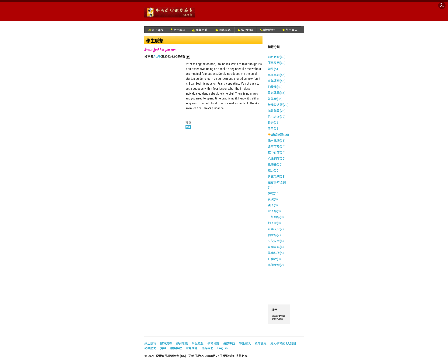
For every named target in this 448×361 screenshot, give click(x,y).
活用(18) (274, 128)
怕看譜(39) (275, 86)
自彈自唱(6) (276, 247)
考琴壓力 (150, 348)
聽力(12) (274, 170)
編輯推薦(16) (280, 134)
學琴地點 (213, 343)
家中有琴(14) (277, 152)
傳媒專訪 (224, 30)
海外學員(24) (277, 110)
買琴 (163, 348)
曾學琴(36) (275, 98)
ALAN (157, 56)
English (222, 348)
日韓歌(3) (274, 259)
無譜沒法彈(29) (278, 104)
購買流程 (166, 343)
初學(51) (274, 69)
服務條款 (176, 348)
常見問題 (246, 30)
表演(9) (273, 199)
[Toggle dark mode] (442, 5)
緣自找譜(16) (277, 140)
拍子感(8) (274, 223)
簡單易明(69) (277, 62)
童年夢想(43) (277, 80)
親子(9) (273, 205)
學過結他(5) (276, 253)
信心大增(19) (277, 116)
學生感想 (179, 30)
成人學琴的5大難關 (283, 343)
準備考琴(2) (276, 265)
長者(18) (274, 122)
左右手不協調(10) (277, 184)
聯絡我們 (268, 30)
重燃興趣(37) (277, 92)
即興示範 (201, 30)
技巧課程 (261, 343)
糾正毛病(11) (277, 176)
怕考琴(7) (274, 235)
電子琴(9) (274, 211)
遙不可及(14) (277, 146)
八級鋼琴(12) (277, 158)
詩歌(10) (274, 193)
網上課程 (157, 30)
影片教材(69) (277, 57)
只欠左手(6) (276, 241)
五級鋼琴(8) (276, 217)
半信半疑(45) (277, 75)
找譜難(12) (275, 164)
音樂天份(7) (276, 229)
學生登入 (291, 30)
